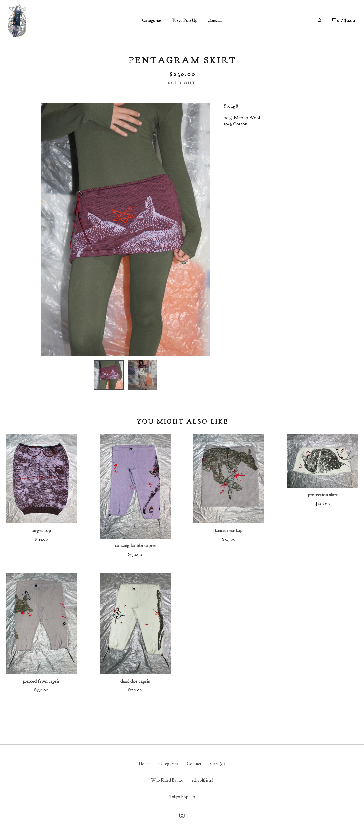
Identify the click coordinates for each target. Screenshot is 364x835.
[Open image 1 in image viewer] (125, 229)
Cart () (217, 763)
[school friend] (17, 20)
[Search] (320, 20)
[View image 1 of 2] (109, 375)
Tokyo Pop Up (185, 20)
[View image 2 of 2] (142, 375)
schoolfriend (202, 780)
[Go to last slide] (49, 229)
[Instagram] (182, 815)
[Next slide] (202, 229)
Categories (152, 20)
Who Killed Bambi (167, 780)
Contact (215, 20)
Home (144, 763)
